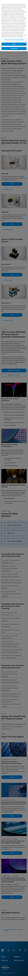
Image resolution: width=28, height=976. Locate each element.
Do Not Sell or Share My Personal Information (14, 39)
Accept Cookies (14, 48)
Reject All (14, 44)
